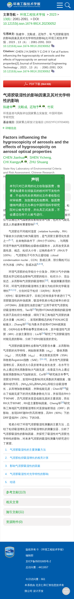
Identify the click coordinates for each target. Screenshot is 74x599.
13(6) (7, 19)
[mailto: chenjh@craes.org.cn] (25, 157)
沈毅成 (22, 107)
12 (34, 309)
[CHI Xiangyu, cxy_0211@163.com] (22, 161)
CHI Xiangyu (12, 162)
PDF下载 (40, 84)
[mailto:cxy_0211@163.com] (43, 106)
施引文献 (15, 512)
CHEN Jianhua (13, 157)
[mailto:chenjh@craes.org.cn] (14, 106)
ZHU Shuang (38, 162)
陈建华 (8, 107)
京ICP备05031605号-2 (38, 561)
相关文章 (12, 502)
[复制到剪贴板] (52, 45)
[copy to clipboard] (52, 70)
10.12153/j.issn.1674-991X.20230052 (29, 23)
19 (64, 388)
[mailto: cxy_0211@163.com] (25, 161)
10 (46, 280)
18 (45, 359)
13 (27, 323)
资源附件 (14, 522)
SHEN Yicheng (40, 157)
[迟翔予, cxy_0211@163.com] (40, 106)
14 (43, 333)
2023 (52, 14)
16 (48, 373)
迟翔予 (34, 107)
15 (41, 359)
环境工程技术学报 (32, 14)
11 (14, 290)
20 (62, 402)
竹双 (50, 107)
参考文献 (16, 492)
